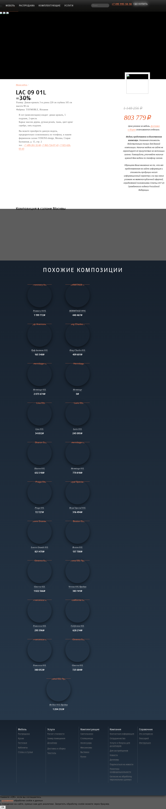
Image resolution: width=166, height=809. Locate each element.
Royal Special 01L (77, 507)
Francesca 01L (39, 665)
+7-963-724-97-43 (50, 145)
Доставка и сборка (56, 748)
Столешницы (86, 738)
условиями (7, 800)
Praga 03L (39, 507)
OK (2, 807)
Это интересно (146, 734)
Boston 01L (77, 547)
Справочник (146, 729)
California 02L (77, 625)
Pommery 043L (39, 310)
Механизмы (86, 747)
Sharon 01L (39, 468)
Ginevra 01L (77, 665)
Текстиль (51, 753)
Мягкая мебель (21, 85)
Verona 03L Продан (77, 586)
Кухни (21, 738)
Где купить (141, 4)
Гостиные (22, 743)
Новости (114, 755)
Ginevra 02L (39, 586)
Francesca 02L (39, 625)
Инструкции (145, 743)
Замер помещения (56, 738)
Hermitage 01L (77, 468)
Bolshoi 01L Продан (58, 704)
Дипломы (114, 760)
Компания (115, 729)
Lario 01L (77, 429)
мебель (10, 5)
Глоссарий (144, 738)
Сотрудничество (117, 738)
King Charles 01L (77, 350)
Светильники (86, 734)
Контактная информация (122, 734)
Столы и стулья (25, 752)
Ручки (83, 757)
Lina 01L (39, 429)
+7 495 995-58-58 (122, 4)
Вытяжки (84, 752)
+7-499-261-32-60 (32, 145)
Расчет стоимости (56, 734)
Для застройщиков (119, 751)
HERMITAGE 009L (77, 310)
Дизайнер (52, 743)
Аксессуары (86, 743)
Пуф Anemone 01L (39, 350)
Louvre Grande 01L (39, 547)
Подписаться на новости (121, 764)
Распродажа (27, 5)
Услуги (68, 5)
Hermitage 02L (39, 389)
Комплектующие (49, 5)
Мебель (22, 729)
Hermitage (77, 389)
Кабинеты (23, 747)
